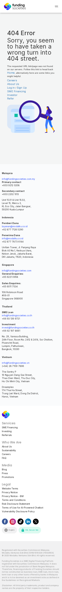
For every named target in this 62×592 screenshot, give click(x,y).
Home (11, 72)
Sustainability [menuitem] (9, 450)
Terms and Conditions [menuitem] (14, 500)
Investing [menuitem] (7, 431)
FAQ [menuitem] (4, 458)
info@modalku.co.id (12, 238)
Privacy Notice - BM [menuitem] (13, 496)
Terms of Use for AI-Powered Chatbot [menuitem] (22, 507)
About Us (13, 84)
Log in (11, 87)
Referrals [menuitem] (7, 435)
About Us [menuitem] (7, 446)
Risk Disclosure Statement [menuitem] (16, 503)
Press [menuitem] (5, 473)
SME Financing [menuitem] (10, 427)
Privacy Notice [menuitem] (10, 492)
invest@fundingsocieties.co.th (18, 327)
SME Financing (16, 91)
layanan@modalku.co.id (15, 226)
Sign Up (22, 87)
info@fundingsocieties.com (16, 270)
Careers (12, 80)
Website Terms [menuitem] (10, 488)
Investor (12, 95)
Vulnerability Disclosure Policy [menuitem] (18, 511)
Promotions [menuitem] (8, 477)
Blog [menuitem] (4, 469)
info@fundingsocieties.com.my (18, 179)
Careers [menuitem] (6, 454)
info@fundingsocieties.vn (15, 362)
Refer (10, 98)
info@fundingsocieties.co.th (17, 315)
